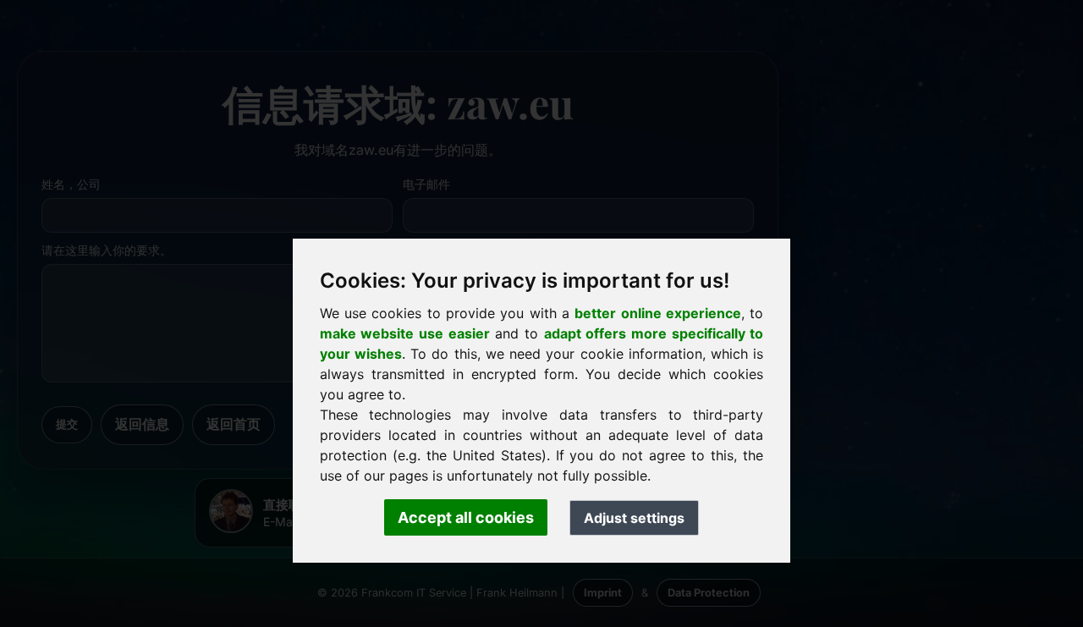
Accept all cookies (466, 517)
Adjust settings (634, 517)
